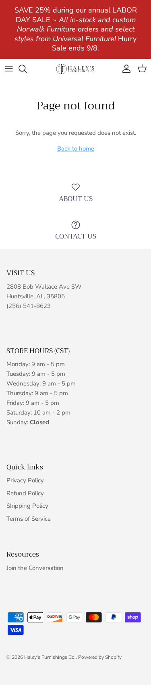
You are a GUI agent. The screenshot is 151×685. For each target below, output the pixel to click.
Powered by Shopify (100, 657)
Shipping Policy (27, 506)
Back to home (75, 149)
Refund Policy (25, 493)
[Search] (26, 69)
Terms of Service (28, 519)
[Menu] (9, 69)
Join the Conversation (35, 568)
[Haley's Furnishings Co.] (76, 69)
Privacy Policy (25, 480)
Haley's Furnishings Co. (50, 657)
